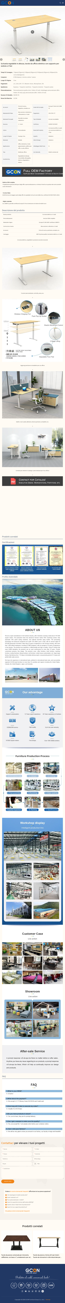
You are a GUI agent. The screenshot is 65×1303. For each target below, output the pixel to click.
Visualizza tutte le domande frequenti (17, 1211)
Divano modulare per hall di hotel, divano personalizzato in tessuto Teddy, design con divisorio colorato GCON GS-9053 (47, 1256)
